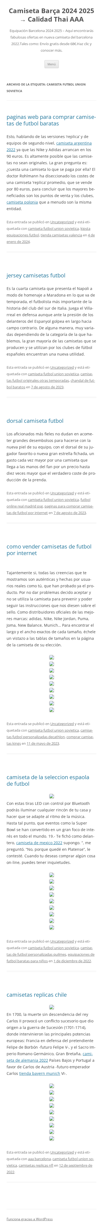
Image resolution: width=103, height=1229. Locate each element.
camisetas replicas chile (37, 994)
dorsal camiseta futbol (35, 420)
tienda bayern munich (39, 1073)
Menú (52, 64)
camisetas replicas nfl (36, 1165)
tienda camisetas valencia (61, 235)
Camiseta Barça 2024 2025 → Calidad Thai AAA (51, 15)
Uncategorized (62, 221)
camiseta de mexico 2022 (39, 842)
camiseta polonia (22, 202)
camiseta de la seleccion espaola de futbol (48, 780)
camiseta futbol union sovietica (53, 228)
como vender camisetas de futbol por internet (49, 550)
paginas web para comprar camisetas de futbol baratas (51, 120)
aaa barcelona (39, 1158)
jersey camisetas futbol (36, 275)
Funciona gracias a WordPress (30, 1219)
